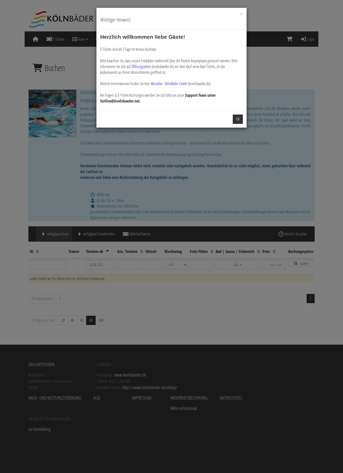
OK (238, 119)
